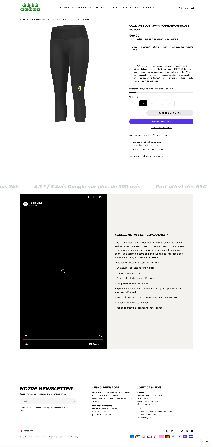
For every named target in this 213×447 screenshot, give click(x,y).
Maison (22, 19)
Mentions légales (144, 417)
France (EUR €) (29, 431)
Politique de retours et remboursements (154, 411)
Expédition (143, 39)
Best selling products (38, 19)
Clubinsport (32, 437)
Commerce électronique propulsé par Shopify (58, 437)
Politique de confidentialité (148, 414)
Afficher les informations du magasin (148, 149)
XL (172, 104)
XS (135, 104)
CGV (139, 409)
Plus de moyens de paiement (161, 127)
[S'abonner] (74, 401)
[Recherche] (180, 7)
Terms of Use (58, 408)
